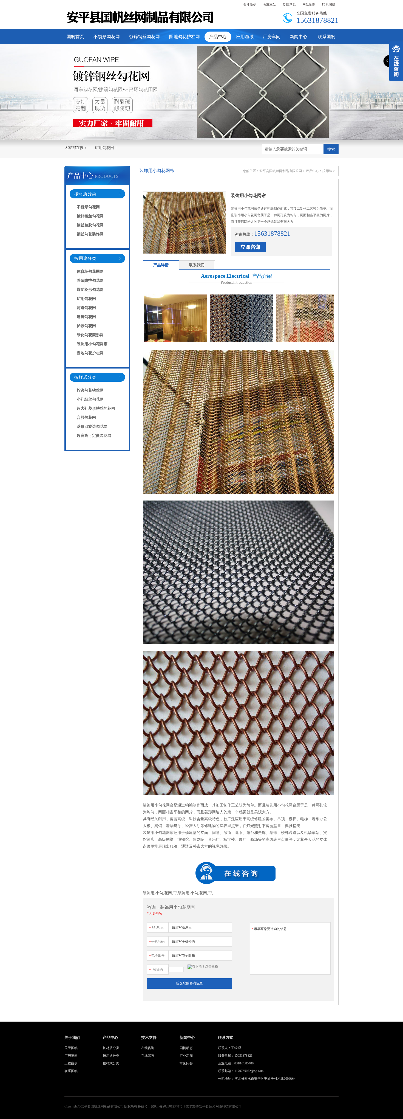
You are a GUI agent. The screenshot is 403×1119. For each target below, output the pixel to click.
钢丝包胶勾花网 (90, 225)
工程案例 (71, 1063)
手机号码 (156, 942)
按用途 (327, 171)
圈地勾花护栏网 (184, 36)
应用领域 (245, 36)
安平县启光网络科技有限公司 (220, 1106)
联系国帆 (328, 5)
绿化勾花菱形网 (90, 335)
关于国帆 (71, 1048)
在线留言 (147, 1056)
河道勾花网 (86, 308)
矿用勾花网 (104, 148)
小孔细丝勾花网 (90, 399)
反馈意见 (289, 5)
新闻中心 (298, 36)
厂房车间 (271, 36)
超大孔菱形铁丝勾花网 (96, 408)
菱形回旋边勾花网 (92, 426)
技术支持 (149, 1038)
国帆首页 (75, 36)
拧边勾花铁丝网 (90, 390)
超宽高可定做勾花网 (94, 436)
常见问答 (186, 1063)
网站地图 (309, 5)
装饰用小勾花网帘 (92, 344)
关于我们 (72, 1038)
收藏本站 (269, 5)
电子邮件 (156, 956)
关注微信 (249, 5)
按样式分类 (85, 377)
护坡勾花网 (86, 326)
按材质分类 (85, 194)
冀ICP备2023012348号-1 (168, 1106)
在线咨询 (147, 1048)
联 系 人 (156, 928)
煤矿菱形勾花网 (90, 290)
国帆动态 (186, 1048)
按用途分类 (85, 258)
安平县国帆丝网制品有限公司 (280, 171)
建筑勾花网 (86, 317)
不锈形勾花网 (106, 36)
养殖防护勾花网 (90, 281)
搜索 (331, 149)
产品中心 (218, 36)
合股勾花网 (86, 417)
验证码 (156, 970)
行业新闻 (186, 1056)
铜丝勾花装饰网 (90, 234)
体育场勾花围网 (90, 271)
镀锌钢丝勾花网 (144, 36)
